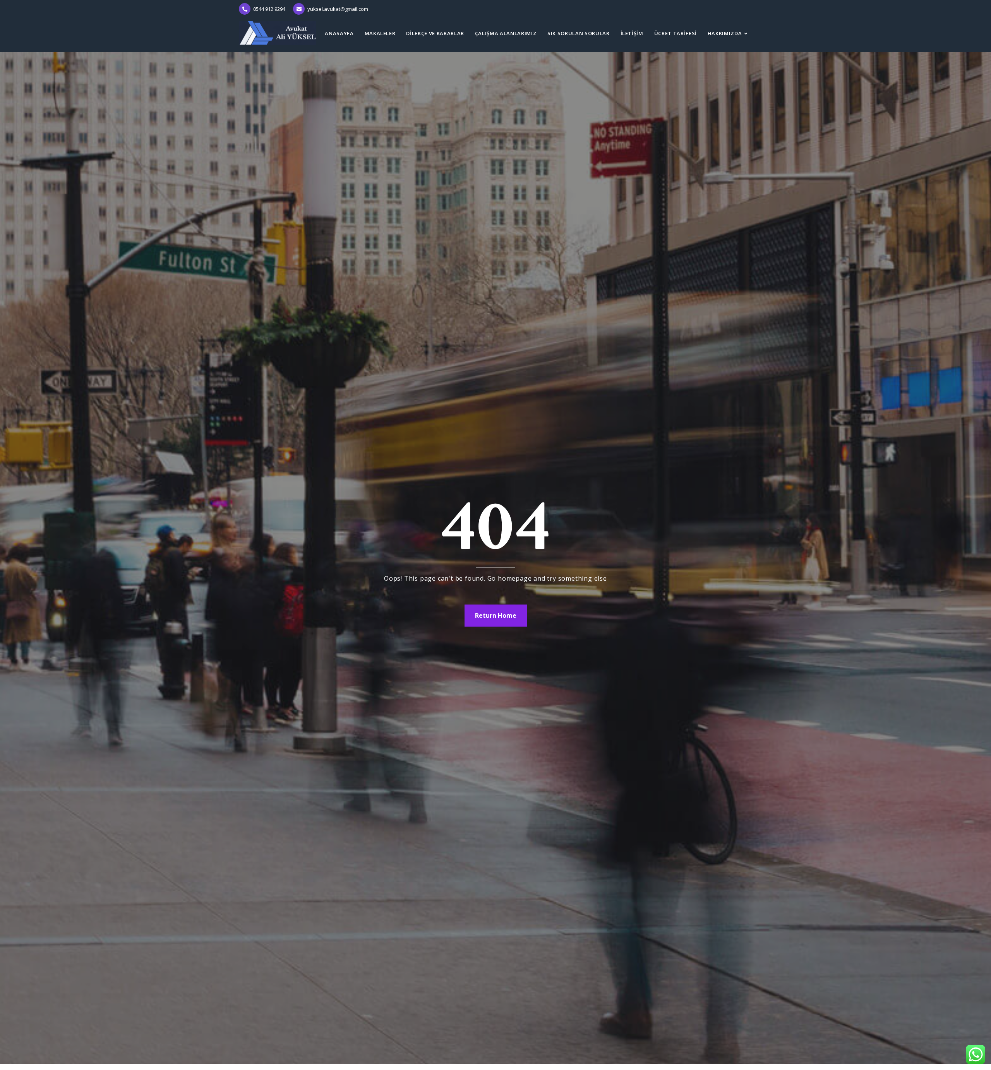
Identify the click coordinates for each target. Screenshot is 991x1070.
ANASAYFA (339, 33)
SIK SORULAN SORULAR (578, 33)
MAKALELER (380, 33)
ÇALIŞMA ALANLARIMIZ (506, 33)
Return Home (495, 615)
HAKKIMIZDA (725, 33)
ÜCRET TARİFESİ (675, 33)
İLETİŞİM (632, 33)
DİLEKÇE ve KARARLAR (435, 33)
